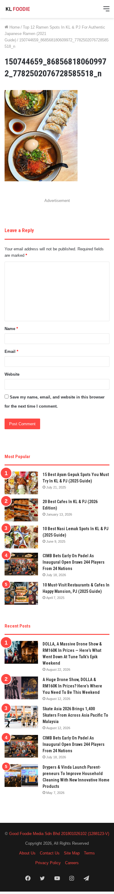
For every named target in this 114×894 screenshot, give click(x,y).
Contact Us (50, 853)
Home (14, 27)
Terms (89, 853)
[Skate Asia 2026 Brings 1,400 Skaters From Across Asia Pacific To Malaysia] (21, 717)
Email (11, 351)
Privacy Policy (48, 863)
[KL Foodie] (29, 9)
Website (12, 374)
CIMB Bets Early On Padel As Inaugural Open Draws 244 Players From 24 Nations (74, 562)
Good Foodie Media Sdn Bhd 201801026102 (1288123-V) (59, 833)
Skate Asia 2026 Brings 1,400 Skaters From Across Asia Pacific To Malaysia (75, 715)
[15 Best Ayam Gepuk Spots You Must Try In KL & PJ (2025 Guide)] (21, 482)
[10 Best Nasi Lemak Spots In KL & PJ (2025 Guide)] (21, 537)
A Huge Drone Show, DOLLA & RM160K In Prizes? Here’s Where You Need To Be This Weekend (72, 686)
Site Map (72, 853)
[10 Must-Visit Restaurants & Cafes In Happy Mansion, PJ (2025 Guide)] (21, 593)
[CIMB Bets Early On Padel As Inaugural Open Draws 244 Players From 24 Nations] (21, 564)
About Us (27, 853)
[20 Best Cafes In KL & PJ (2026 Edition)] (21, 510)
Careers (72, 863)
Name (11, 328)
